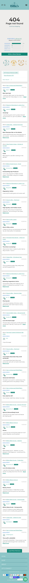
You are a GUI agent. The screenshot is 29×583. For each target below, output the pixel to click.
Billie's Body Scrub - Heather (14, 440)
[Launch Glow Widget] (25, 579)
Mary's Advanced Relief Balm (14, 85)
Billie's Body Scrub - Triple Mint (14, 460)
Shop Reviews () (9, 75)
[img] (14, 38)
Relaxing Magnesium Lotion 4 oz (15, 183)
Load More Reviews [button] (14, 551)
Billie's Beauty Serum (12, 422)
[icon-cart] (26, 4)
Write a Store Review (14, 54)
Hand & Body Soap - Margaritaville (15, 313)
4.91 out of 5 (18, 38)
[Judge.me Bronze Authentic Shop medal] (21, 63)
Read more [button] (6, 137)
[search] (4, 4)
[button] (7, 43)
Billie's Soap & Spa (17, 580)
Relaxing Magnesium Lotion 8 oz (15, 105)
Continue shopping (14, 26)
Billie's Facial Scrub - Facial (13, 164)
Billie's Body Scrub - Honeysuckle (15, 499)
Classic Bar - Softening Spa (13, 517)
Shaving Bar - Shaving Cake (14, 293)
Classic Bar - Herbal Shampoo (14, 124)
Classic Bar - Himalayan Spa (14, 257)
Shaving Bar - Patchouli (12, 200)
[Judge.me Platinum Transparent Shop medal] (6, 63)
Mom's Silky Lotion (11, 219)
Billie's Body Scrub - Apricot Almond (16, 404)
